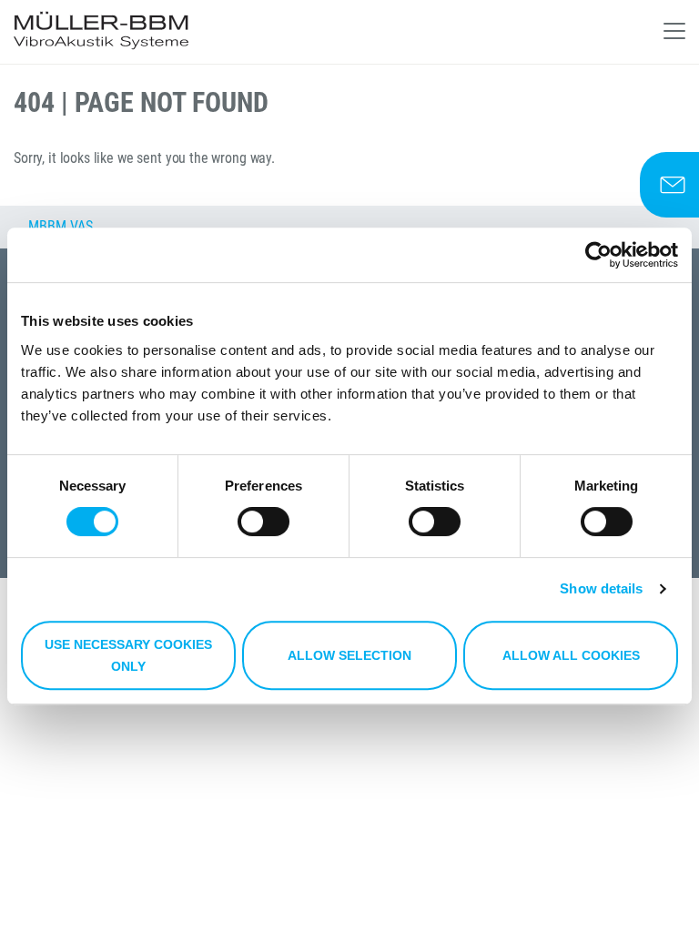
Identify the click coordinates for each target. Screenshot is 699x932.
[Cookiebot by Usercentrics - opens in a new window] (598, 254)
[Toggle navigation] (674, 31)
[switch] (263, 521)
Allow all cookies (571, 655)
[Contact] (669, 185)
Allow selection (349, 655)
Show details (601, 588)
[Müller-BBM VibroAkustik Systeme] (101, 32)
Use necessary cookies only (128, 655)
